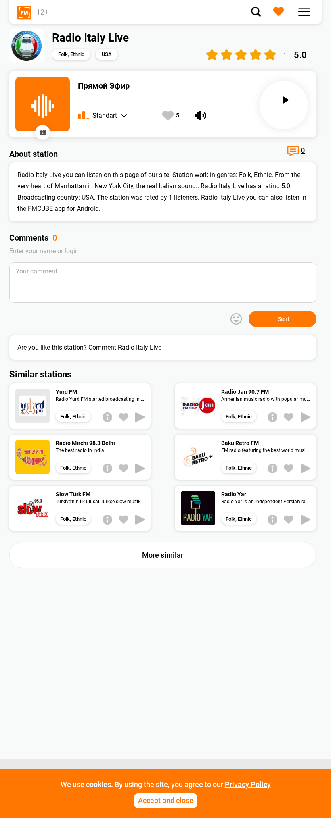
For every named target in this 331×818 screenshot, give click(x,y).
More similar (162, 555)
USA (107, 54)
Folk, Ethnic (71, 54)
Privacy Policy (248, 784)
